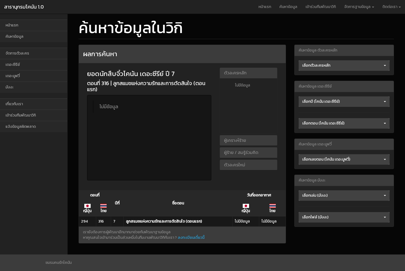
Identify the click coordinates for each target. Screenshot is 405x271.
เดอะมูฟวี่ (13, 76)
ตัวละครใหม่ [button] (234, 164)
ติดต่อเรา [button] (390, 7)
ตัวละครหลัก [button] (235, 72)
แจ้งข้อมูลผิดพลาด (21, 126)
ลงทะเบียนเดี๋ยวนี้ (191, 237)
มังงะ (9, 87)
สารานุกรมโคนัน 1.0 (24, 6)
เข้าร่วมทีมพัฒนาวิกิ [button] (321, 7)
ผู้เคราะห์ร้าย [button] (235, 140)
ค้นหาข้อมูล (288, 7)
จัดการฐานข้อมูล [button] (357, 7)
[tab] (248, 73)
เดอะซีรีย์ (13, 64)
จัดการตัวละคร (17, 53)
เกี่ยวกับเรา (14, 104)
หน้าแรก (264, 7)
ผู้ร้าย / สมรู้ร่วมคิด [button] (241, 152)
